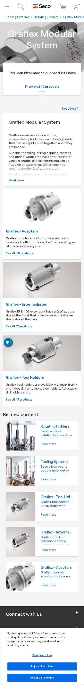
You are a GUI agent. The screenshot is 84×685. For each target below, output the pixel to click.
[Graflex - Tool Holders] (42, 353)
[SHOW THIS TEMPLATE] (8, 342)
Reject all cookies (42, 666)
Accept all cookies (42, 677)
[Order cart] (63, 6)
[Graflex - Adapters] (42, 206)
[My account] (77, 6)
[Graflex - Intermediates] (42, 280)
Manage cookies (42, 655)
